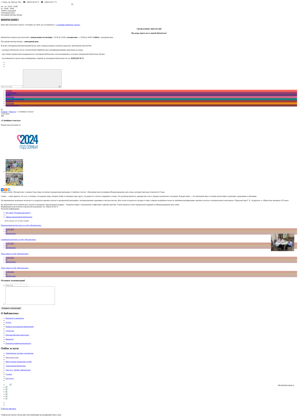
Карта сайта (5, 411)
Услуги (8, 322)
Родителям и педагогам (15, 99)
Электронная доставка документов (19, 353)
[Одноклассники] (5, 189)
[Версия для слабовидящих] (2, 110)
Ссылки (9, 374)
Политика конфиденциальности (18, 343)
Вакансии (9, 339)
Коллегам (9, 101)
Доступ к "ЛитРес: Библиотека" (18, 370)
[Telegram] (8, 189)
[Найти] (42, 78)
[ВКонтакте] (2, 189)
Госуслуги (10, 378)
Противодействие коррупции (17, 335)
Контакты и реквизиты (15, 318)
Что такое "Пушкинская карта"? (18, 213)
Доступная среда (12, 105)
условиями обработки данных (68, 25)
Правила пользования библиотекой (20, 327)
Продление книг (12, 357)
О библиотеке (11, 93)
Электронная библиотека (16, 366)
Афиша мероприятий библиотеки (19, 217)
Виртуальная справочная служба (19, 362)
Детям (8, 95)
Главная (9, 91)
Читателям (10, 103)
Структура (10, 331)
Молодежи (10, 97)
